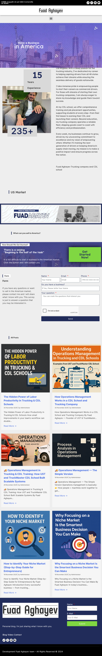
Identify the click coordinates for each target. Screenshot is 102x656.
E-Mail (70, 613)
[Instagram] (91, 2)
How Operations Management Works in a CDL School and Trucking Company (73, 400)
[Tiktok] (88, 2)
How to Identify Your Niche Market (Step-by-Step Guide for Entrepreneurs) (24, 567)
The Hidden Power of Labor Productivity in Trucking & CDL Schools (22, 400)
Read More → (10, 426)
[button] (51, 18)
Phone (84, 276)
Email (64, 276)
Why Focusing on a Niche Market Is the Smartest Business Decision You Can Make (76, 567)
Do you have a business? (53, 284)
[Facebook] (95, 2)
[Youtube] (98, 2)
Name (44, 276)
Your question (48, 293)
